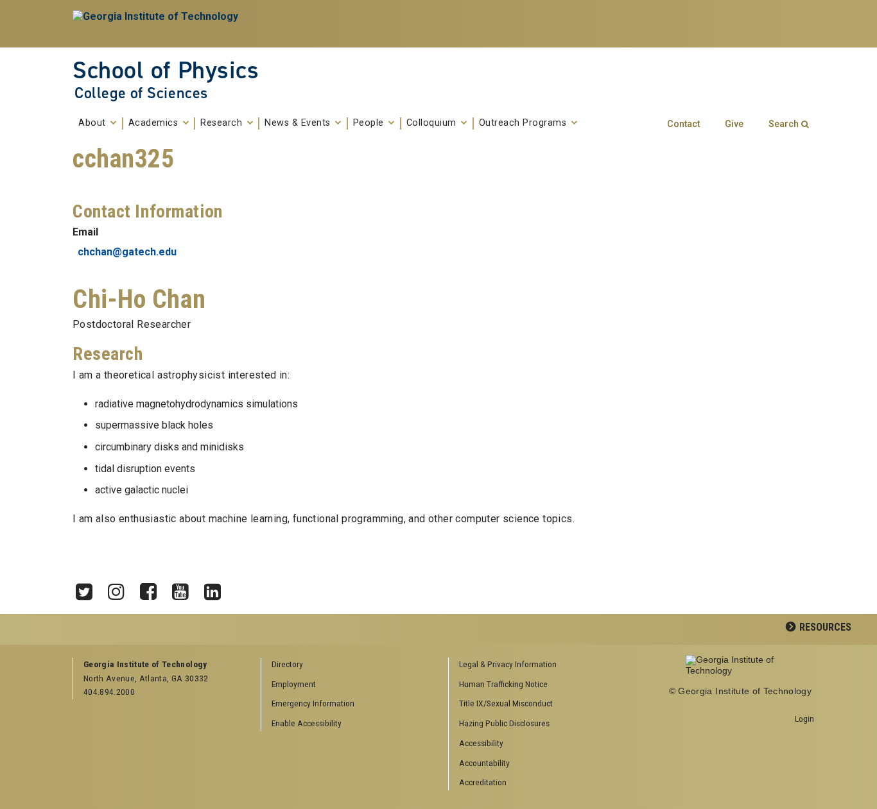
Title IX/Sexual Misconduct (506, 703)
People (370, 123)
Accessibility (481, 743)
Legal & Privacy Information (508, 664)
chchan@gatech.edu (127, 252)
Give (734, 124)
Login (804, 718)
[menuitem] (538, 665)
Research (222, 123)
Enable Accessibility (307, 723)
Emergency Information (313, 703)
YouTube (185, 588)
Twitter (88, 588)
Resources (825, 627)
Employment (294, 684)
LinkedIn (217, 588)
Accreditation (483, 782)
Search (783, 124)
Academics (154, 123)
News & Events (299, 123)
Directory (287, 664)
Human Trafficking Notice (503, 684)
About (93, 123)
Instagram (121, 588)
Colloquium (433, 123)
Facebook (153, 588)
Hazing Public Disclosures (504, 723)
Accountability (484, 763)
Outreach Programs (524, 123)
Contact (683, 124)
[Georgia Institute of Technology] (157, 23)
